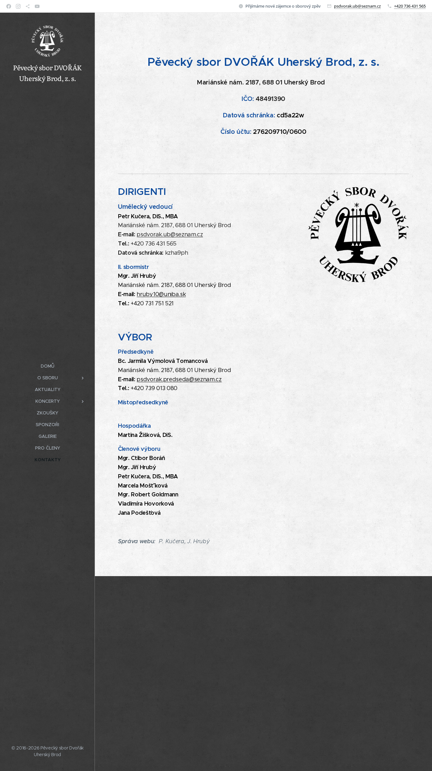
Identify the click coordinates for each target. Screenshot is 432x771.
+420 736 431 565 (410, 6)
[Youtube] (37, 6)
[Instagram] (18, 6)
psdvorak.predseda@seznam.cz (179, 379)
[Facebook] (9, 6)
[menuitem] (47, 366)
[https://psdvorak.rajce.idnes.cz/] (28, 6)
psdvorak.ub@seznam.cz (357, 6)
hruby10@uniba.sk (161, 294)
